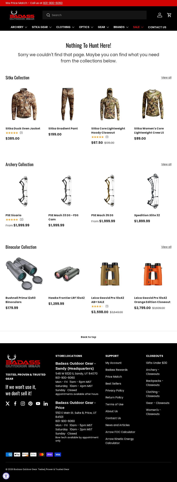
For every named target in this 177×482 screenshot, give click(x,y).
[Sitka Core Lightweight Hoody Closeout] (110, 104)
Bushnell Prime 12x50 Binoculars (21, 300)
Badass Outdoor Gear (25, 469)
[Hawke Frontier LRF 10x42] (67, 273)
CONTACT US (157, 27)
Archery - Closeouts (153, 372)
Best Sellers (113, 384)
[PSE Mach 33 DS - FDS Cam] (67, 191)
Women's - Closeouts (153, 412)
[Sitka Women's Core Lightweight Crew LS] (152, 104)
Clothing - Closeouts (153, 394)
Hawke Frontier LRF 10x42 (66, 298)
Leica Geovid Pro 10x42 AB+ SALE (107, 300)
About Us (111, 411)
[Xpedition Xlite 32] (152, 191)
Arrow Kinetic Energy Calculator (119, 441)
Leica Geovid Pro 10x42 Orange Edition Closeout (152, 300)
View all (166, 77)
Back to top (88, 337)
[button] (169, 15)
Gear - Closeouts (157, 403)
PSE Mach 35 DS (102, 215)
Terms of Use (114, 404)
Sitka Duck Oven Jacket (23, 128)
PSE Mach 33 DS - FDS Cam (63, 217)
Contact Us (113, 418)
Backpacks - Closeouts (154, 383)
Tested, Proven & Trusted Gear (53, 469)
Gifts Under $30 (156, 363)
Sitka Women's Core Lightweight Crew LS (149, 131)
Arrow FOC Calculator (120, 432)
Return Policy (114, 397)
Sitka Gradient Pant (63, 128)
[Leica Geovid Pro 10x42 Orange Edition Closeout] (152, 273)
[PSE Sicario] (24, 191)
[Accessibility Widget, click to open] (6, 475)
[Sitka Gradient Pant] (67, 104)
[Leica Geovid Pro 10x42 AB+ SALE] (110, 273)
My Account (113, 363)
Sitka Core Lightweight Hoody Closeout (108, 131)
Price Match (113, 377)
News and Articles (117, 425)
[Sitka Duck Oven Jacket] (24, 104)
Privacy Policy (114, 390)
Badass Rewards (116, 370)
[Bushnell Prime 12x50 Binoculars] (24, 273)
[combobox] (95, 15)
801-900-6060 (53, 3)
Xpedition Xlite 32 (147, 215)
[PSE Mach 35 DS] (110, 191)
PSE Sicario (13, 215)
